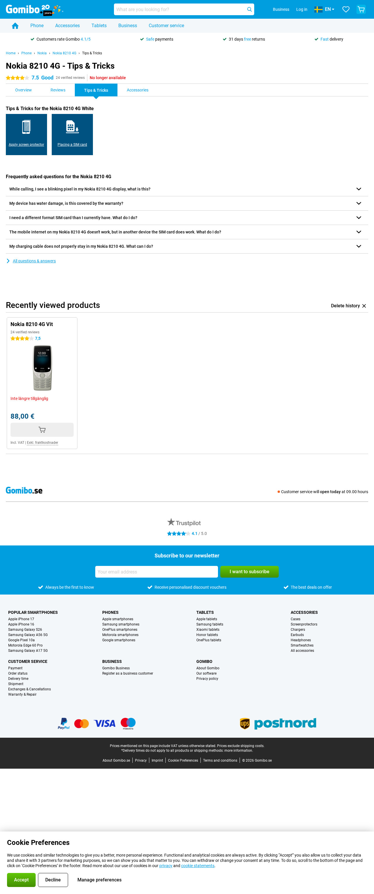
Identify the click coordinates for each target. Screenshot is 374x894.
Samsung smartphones (120, 624)
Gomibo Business (116, 668)
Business (127, 25)
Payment (15, 668)
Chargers (298, 630)
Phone (37, 25)
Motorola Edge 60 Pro (25, 645)
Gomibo (204, 661)
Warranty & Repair (22, 694)
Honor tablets (207, 635)
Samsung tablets (209, 624)
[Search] (249, 9)
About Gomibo (207, 668)
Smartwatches (302, 645)
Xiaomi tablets (207, 630)
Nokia (42, 53)
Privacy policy (207, 679)
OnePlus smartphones (119, 630)
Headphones (301, 640)
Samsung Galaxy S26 (25, 630)
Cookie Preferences (183, 760)
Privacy (141, 760)
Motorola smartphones (120, 635)
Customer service (166, 25)
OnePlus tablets (208, 640)
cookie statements (197, 865)
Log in (301, 9)
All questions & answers (34, 261)
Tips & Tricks (92, 53)
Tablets (99, 25)
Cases (295, 619)
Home (10, 53)
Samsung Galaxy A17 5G (28, 651)
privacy (165, 865)
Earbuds (297, 635)
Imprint (157, 760)
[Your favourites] (346, 9)
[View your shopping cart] (361, 9)
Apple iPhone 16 (21, 624)
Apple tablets (206, 619)
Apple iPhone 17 (21, 619)
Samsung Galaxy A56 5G (28, 635)
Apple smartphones (117, 619)
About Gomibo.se (116, 760)
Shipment (15, 684)
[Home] (15, 26)
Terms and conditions (220, 760)
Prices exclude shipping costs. (240, 746)
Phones (110, 612)
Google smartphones (118, 640)
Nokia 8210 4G (64, 53)
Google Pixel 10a (21, 640)
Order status (17, 673)
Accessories (67, 25)
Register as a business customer (127, 673)
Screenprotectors (304, 624)
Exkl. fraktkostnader (42, 443)
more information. (238, 751)
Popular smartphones (33, 612)
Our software (206, 673)
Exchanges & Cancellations (29, 689)
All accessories (302, 651)
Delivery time (18, 679)
